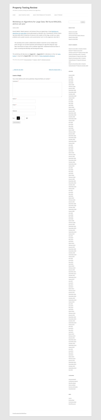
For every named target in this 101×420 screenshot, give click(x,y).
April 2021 (71, 196)
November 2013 (72, 364)
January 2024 (72, 133)
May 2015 (71, 330)
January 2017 (72, 292)
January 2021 (72, 201)
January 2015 (72, 337)
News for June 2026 (73, 33)
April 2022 (71, 173)
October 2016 (72, 298)
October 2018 (72, 252)
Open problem (72, 385)
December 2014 (72, 339)
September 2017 (72, 277)
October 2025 (72, 94)
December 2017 (72, 271)
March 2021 (71, 198)
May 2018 (71, 262)
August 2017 (71, 279)
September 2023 (72, 141)
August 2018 (71, 256)
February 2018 (72, 268)
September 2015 (72, 322)
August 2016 (71, 302)
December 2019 (72, 226)
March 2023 (71, 152)
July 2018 (71, 258)
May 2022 (71, 171)
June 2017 (71, 283)
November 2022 (72, 160)
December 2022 (72, 158)
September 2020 (72, 209)
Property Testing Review (25, 7)
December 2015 (72, 317)
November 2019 (72, 228)
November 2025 (72, 92)
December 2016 (72, 294)
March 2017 (71, 288)
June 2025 (71, 101)
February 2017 (72, 290)
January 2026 (72, 88)
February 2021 (72, 200)
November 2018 (72, 251)
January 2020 (72, 224)
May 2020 (71, 217)
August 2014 (71, 347)
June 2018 (71, 260)
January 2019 (72, 247)
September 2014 (72, 345)
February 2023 (72, 154)
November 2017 (72, 273)
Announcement (28, 59)
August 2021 (71, 188)
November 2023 (72, 137)
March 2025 (71, 107)
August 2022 (71, 166)
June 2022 (71, 169)
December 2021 (72, 181)
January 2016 (72, 315)
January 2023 (72, 156)
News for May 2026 (73, 37)
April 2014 (71, 354)
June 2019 (71, 237)
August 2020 (71, 211)
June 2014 (71, 351)
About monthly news (24, 15)
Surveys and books (73, 387)
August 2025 (71, 97)
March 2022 (71, 175)
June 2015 (71, 328)
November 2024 (72, 114)
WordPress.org (72, 404)
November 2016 (72, 296)
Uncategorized (72, 388)
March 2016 (71, 311)
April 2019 (71, 241)
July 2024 (71, 122)
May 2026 (71, 80)
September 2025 (72, 96)
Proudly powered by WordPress (19, 413)
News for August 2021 (55, 69)
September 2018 (72, 254)
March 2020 (71, 220)
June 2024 (71, 124)
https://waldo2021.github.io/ (47, 56)
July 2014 (71, 349)
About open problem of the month (42, 15)
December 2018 (72, 249)
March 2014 (71, 356)
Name (15, 98)
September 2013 (72, 368)
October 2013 (72, 366)
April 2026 (71, 82)
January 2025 (72, 111)
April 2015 (71, 332)
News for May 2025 (81, 56)
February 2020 (72, 222)
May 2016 (71, 307)
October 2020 (72, 207)
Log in (70, 398)
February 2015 (72, 336)
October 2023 (72, 139)
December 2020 (72, 203)
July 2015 (71, 326)
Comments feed (72, 402)
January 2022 (72, 179)
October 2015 (72, 320)
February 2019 (72, 245)
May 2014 (71, 353)
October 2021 (72, 184)
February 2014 (72, 358)
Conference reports (73, 381)
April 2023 (71, 150)
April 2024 (71, 128)
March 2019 (71, 243)
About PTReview (58, 15)
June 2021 (71, 192)
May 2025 (71, 103)
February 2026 (72, 86)
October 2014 (72, 343)
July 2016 (71, 303)
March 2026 (71, 84)
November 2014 (72, 341)
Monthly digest (72, 383)
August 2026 (71, 75)
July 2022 (71, 167)
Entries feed (71, 400)
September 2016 (72, 300)
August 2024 (71, 120)
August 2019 (71, 234)
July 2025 (71, 99)
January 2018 (72, 269)
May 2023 (71, 148)
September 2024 (72, 118)
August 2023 (71, 143)
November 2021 (72, 183)
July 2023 (71, 145)
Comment (16, 81)
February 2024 (72, 131)
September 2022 (72, 164)
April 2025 (71, 105)
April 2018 (71, 264)
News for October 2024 (82, 65)
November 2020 (72, 205)
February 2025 (72, 109)
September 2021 (72, 186)
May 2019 (71, 239)
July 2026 (71, 77)
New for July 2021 (18, 69)
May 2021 (71, 194)
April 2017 (71, 286)
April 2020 (71, 218)
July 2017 (71, 281)
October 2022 (72, 162)
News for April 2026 (73, 39)
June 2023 (71, 147)
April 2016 (71, 309)
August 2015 (71, 324)
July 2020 (71, 213)
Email (14, 104)
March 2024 (71, 130)
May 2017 (71, 285)
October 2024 (72, 116)
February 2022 (72, 177)
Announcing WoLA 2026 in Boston (77, 35)
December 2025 (72, 90)
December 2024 (72, 113)
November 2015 (72, 319)
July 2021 (71, 190)
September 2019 (72, 232)
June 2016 (71, 305)
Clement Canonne (46, 59)
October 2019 (72, 230)
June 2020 (71, 215)
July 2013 (71, 370)
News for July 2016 (78, 50)
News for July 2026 (73, 31)
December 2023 (72, 135)
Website (15, 111)
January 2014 (72, 360)
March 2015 (71, 334)
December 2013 (72, 362)
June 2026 (71, 79)
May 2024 (71, 126)
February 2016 (72, 313)
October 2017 (72, 275)
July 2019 (71, 235)
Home (14, 15)
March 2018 (71, 266)
